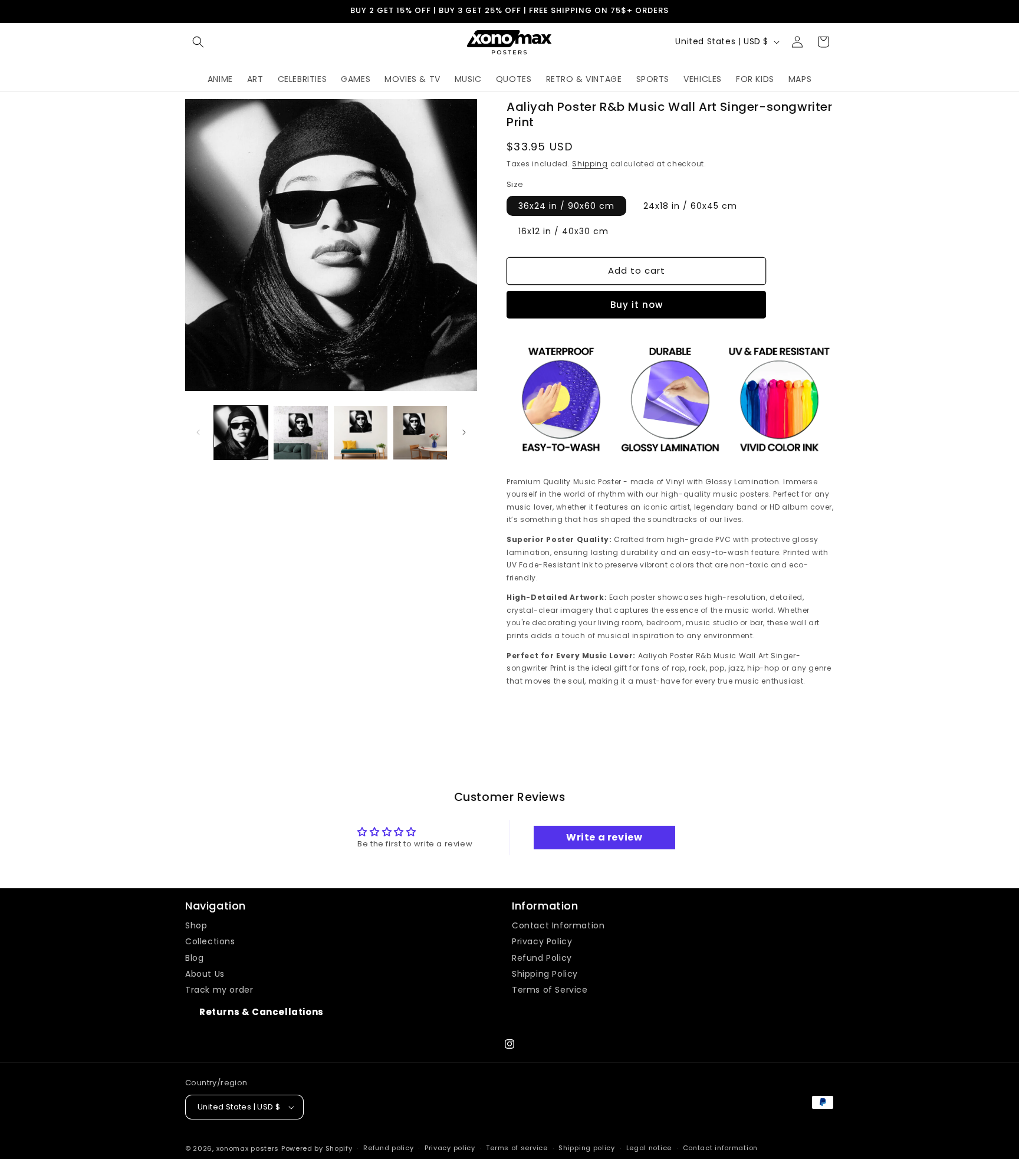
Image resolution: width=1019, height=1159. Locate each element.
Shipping (590, 164)
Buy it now (636, 304)
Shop (196, 925)
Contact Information (558, 925)
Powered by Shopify (317, 1148)
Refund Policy (542, 958)
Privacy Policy (542, 941)
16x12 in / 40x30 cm (563, 231)
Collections (210, 941)
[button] (198, 42)
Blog (194, 958)
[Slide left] (198, 432)
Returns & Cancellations (261, 1012)
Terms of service (516, 1148)
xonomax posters (248, 1148)
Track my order (219, 990)
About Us (205, 974)
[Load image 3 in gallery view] (360, 432)
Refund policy (388, 1148)
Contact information (720, 1148)
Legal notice (649, 1148)
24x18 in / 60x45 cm (690, 206)
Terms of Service (550, 990)
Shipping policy (586, 1148)
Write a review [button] (604, 837)
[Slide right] (464, 432)
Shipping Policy (545, 974)
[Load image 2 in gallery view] (300, 432)
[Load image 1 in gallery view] (241, 432)
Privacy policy (450, 1148)
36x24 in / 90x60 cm (566, 206)
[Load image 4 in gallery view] (420, 432)
